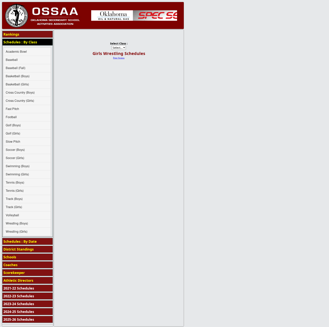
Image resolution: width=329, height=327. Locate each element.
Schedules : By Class (20, 42)
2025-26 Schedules (18, 319)
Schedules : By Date (20, 241)
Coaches (10, 265)
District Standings (18, 249)
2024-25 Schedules (18, 311)
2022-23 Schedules (18, 296)
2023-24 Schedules (18, 304)
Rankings (11, 34)
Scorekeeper (14, 272)
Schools (9, 257)
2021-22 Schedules (18, 288)
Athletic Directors (18, 280)
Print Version (119, 58)
